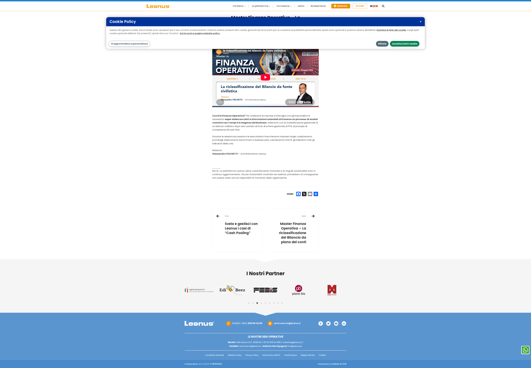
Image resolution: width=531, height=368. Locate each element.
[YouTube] (336, 323)
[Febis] (232, 290)
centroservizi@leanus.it (287, 323)
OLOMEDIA (334, 364)
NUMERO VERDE (247, 323)
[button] (249, 303)
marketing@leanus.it (292, 342)
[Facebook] (320, 323)
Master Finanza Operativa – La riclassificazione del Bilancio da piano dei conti (292, 229)
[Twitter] (328, 323)
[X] (304, 194)
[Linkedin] (343, 323)
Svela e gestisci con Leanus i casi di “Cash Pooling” (241, 225)
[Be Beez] (199, 290)
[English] (371, 6)
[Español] (376, 6)
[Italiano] (374, 6)
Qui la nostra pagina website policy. (200, 33)
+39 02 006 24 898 (271, 342)
